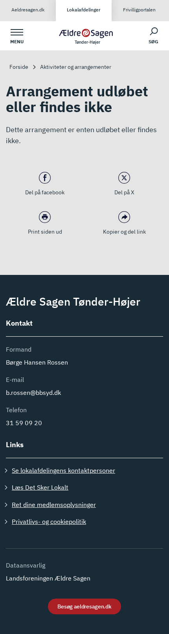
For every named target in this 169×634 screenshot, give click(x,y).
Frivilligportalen (139, 10)
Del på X (124, 192)
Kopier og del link (124, 231)
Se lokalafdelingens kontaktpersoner (63, 470)
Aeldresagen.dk (27, 10)
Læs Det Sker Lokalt (40, 487)
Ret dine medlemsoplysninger (54, 505)
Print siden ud (45, 231)
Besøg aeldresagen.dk (84, 606)
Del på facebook (44, 192)
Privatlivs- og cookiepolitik (49, 521)
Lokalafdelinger (84, 10)
